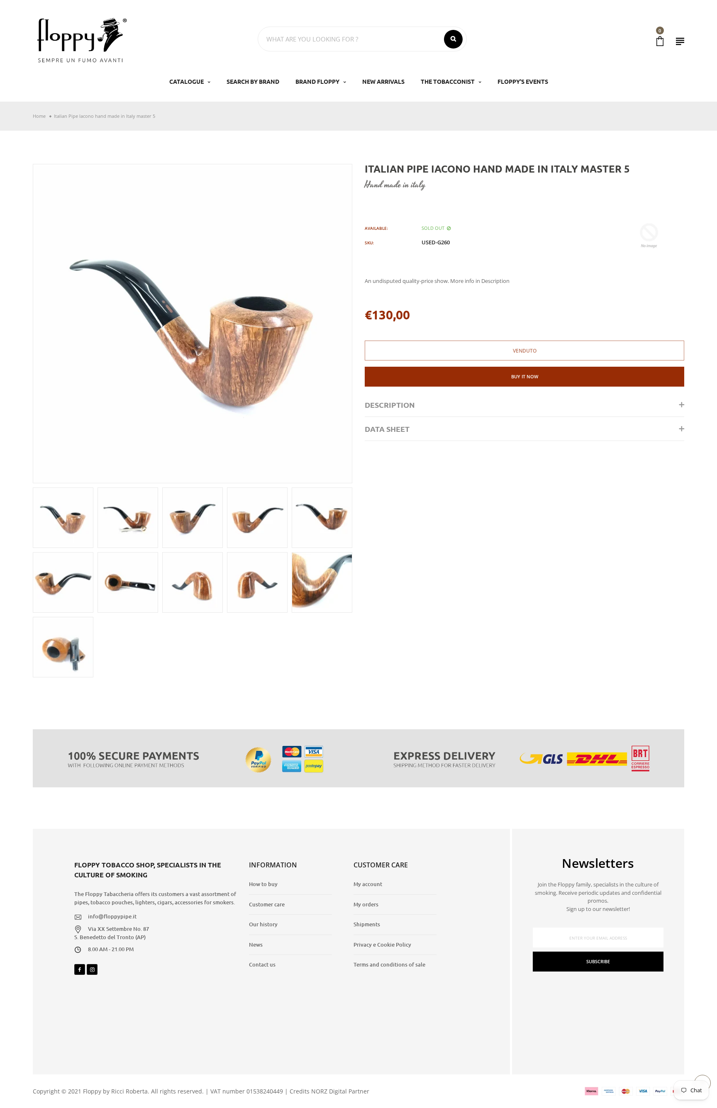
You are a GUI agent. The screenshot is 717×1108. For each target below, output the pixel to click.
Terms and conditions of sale (389, 964)
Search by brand (253, 81)
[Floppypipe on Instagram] (92, 969)
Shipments (367, 924)
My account (368, 884)
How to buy (263, 884)
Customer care (267, 904)
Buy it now (524, 376)
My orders (366, 904)
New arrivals (383, 81)
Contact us (262, 964)
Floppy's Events (523, 81)
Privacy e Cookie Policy (382, 944)
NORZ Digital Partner (340, 1091)
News (256, 944)
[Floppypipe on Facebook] (79, 969)
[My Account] (680, 41)
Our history (263, 924)
